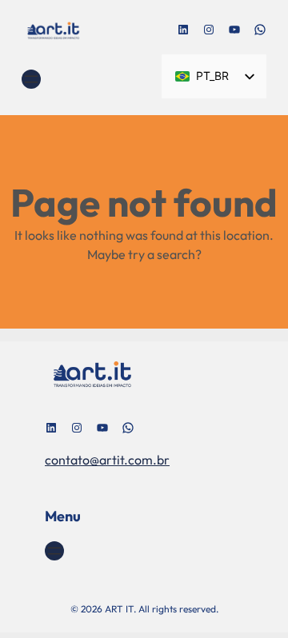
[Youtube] (234, 29)
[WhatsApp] (260, 29)
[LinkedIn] (183, 29)
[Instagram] (208, 29)
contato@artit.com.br (107, 460)
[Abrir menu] (31, 79)
